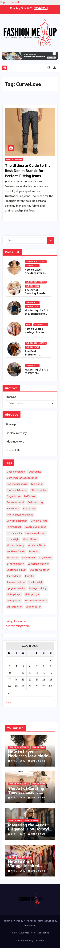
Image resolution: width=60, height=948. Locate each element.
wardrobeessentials (36, 601)
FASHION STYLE (32, 266)
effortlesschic (39, 490)
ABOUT (28, 325)
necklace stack (36, 545)
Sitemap (11, 424)
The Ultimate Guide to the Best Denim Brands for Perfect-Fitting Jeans (28, 170)
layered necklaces (35, 527)
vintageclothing (38, 588)
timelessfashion (16, 582)
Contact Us (13, 450)
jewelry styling (39, 521)
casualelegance (16, 472)
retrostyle (12, 558)
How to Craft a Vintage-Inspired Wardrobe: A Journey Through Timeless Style (30, 867)
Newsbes (49, 921)
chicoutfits (34, 472)
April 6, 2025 (15, 182)
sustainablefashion (38, 564)
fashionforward (15, 502)
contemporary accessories (22, 478)
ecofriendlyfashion (17, 490)
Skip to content (9, 2)
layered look (14, 527)
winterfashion (14, 607)
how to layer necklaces (20, 515)
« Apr (8, 702)
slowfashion (29, 558)
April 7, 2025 (18, 761)
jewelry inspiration (17, 521)
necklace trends (16, 552)
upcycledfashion (16, 588)
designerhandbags (17, 484)
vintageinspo (14, 594)
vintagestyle (32, 594)
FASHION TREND (32, 286)
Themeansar (29, 925)
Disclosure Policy (16, 433)
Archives (11, 397)
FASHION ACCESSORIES (36, 262)
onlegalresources (16, 621)
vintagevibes (14, 601)
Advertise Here (15, 441)
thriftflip (29, 576)
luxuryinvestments (35, 533)
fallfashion (30, 496)
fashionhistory (35, 502)
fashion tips (29, 509)
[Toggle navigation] (27, 68)
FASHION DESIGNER (14, 159)
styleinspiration (15, 564)
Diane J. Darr (35, 182)
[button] (49, 67)
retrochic (34, 552)
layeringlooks (14, 533)
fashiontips (13, 509)
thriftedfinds (14, 576)
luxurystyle (13, 539)
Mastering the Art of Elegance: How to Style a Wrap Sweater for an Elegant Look (29, 830)
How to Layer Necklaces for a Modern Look (34, 273)
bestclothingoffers (18, 626)
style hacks (45, 558)
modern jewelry (15, 545)
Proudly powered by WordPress (19, 921)
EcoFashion (37, 484)
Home (14, 933)
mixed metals (30, 539)
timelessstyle (35, 582)
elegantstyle (14, 496)
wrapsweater (33, 607)
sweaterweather (39, 570)
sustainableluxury (16, 570)
